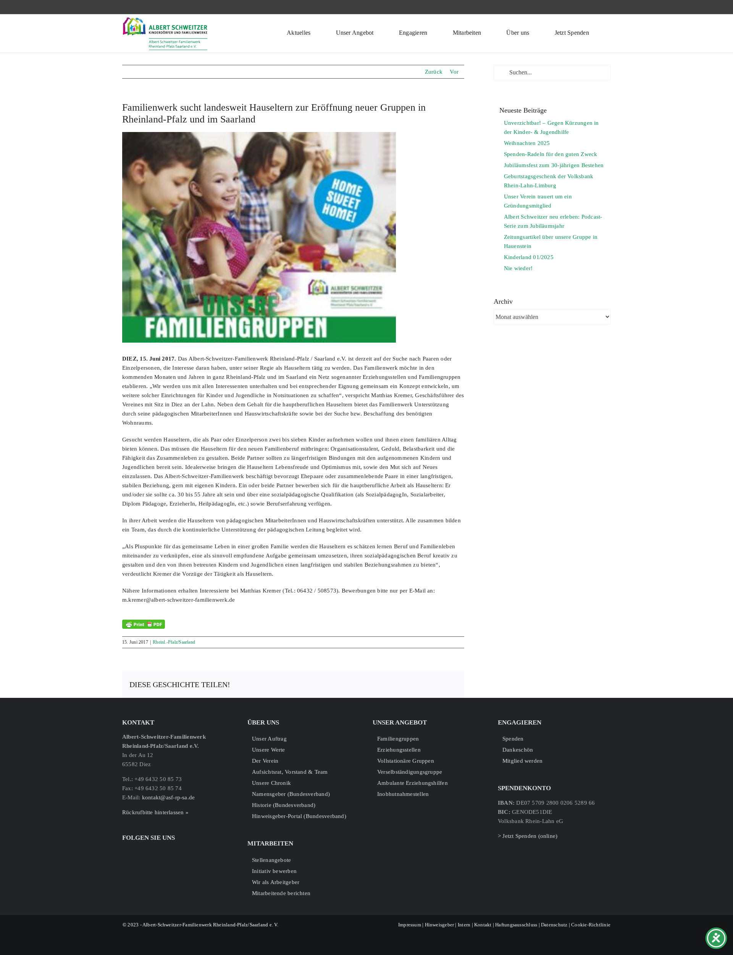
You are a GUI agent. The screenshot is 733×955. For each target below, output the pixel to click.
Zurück (433, 72)
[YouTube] (149, 851)
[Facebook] (125, 851)
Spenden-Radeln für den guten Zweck (550, 154)
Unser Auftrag (269, 739)
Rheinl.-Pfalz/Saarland (174, 642)
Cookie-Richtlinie (590, 925)
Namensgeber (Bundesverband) (291, 794)
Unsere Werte (268, 750)
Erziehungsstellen (399, 750)
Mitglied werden (522, 761)
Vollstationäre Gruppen (405, 761)
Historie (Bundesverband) (283, 805)
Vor (454, 72)
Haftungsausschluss (516, 925)
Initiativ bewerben (274, 871)
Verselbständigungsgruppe (409, 772)
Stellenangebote (271, 860)
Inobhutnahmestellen (403, 794)
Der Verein (265, 761)
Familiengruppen (398, 739)
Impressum (409, 925)
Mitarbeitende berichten (281, 893)
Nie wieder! (518, 268)
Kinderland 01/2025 (529, 257)
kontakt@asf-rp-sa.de (168, 797)
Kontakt (483, 925)
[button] (608, 31)
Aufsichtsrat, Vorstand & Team (290, 772)
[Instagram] (137, 851)
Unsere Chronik (271, 783)
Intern (464, 925)
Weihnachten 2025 (527, 143)
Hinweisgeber (439, 925)
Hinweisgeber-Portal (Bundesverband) (299, 816)
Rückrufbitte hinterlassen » (155, 812)
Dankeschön (517, 750)
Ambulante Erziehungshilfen (412, 783)
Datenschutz (554, 925)
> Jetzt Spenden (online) (527, 836)
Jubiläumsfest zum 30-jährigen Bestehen (554, 165)
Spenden (513, 739)
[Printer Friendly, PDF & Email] (143, 624)
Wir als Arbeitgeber (275, 882)
